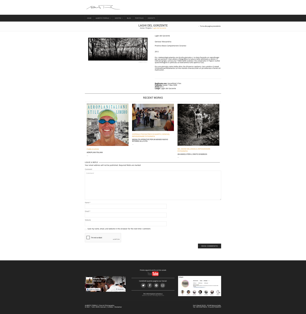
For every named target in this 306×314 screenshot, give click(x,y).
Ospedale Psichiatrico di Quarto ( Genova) (150, 134)
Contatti (151, 18)
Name (87, 202)
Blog (129, 18)
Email (87, 211)
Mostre (118, 18)
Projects (148, 28)
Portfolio (139, 18)
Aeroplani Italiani (95, 152)
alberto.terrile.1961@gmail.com (153, 295)
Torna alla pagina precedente (210, 26)
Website (88, 220)
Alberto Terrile (102, 18)
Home (89, 18)
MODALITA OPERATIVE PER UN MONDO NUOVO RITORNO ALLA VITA (150, 140)
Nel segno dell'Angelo (187, 149)
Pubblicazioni (93, 149)
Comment (88, 169)
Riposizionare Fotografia (143, 136)
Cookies (110, 307)
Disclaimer (118, 307)
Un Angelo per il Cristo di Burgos (192, 154)
